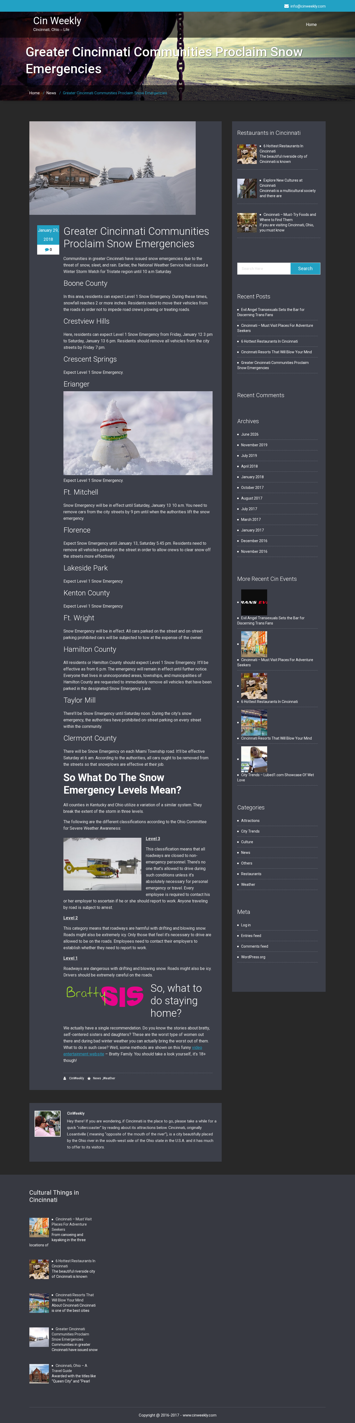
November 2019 (254, 445)
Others (246, 863)
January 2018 (252, 477)
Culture (247, 842)
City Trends (250, 831)
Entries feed (251, 936)
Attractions (250, 821)
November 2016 (254, 551)
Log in (246, 925)
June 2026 (250, 434)
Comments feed (254, 946)
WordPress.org (253, 957)
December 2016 (254, 541)
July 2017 (249, 509)
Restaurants (251, 874)
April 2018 (249, 466)
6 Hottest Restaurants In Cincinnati (269, 341)
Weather (109, 1078)
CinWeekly (76, 1078)
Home (311, 24)
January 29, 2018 (48, 235)
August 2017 (251, 498)
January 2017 (252, 530)
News (51, 93)
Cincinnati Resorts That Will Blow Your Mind (276, 352)
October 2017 (252, 488)
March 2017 (251, 519)
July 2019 (249, 456)
